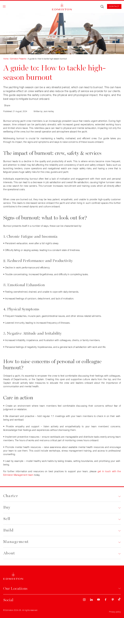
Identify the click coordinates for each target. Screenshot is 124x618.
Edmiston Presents (18, 58)
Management (16, 541)
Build (8, 530)
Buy (6, 507)
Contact (114, 6)
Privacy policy (115, 612)
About (9, 553)
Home (5, 58)
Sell (6, 518)
